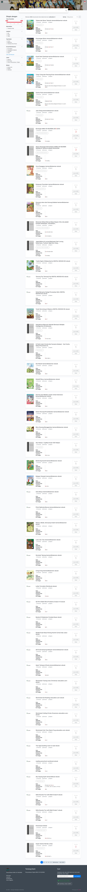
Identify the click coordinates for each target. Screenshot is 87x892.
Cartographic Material (12, 50)
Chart (9, 52)
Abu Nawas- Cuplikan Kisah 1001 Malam (48, 442)
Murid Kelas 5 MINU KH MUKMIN (42, 247)
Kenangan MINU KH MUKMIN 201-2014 (48, 128)
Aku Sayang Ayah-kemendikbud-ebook (48, 776)
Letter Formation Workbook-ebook (46, 586)
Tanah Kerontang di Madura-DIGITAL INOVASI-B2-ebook (53, 309)
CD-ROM (9, 51)
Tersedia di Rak (11, 28)
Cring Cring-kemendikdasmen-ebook (47, 570)
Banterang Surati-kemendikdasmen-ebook (49, 461)
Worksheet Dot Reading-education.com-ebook (50, 697)
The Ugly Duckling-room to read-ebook (47, 745)
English (9, 68)
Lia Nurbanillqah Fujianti (41, 830)
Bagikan (50, 22)
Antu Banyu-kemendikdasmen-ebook (47, 492)
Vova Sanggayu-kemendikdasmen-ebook (48, 166)
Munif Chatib (39, 330)
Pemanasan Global (41, 825)
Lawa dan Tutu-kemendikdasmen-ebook (48, 540)
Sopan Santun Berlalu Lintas (44, 844)
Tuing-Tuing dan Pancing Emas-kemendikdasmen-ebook (53, 74)
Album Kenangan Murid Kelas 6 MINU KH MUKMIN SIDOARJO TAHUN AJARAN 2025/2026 (51, 147)
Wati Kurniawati (39, 24)
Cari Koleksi (77, 876)
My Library (10, 60)
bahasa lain (10, 67)
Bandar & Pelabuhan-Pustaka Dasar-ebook (49, 617)
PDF (8, 33)
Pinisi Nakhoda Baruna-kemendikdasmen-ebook (50, 507)
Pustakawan (72, 1)
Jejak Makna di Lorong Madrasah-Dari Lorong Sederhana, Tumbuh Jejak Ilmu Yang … (49, 242)
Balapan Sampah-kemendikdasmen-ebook (49, 476)
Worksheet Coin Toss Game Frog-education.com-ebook (53, 730)
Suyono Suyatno (39, 97)
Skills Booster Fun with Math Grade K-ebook (49, 794)
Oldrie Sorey (39, 208)
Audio (9, 34)
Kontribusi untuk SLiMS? (65, 883)
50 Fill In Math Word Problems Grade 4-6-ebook (50, 601)
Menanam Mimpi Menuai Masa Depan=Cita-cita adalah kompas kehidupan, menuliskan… (52, 222)
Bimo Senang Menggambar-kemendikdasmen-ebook (52, 427)
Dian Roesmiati (39, 115)
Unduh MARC (76, 27)
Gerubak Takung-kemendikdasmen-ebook (49, 555)
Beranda (52, 1)
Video (9, 36)
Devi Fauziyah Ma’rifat (41, 188)
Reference (10, 42)
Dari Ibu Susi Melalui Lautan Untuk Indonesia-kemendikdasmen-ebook (49, 395)
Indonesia (10, 69)
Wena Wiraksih (39, 42)
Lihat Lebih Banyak (10, 54)
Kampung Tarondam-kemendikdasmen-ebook (50, 184)
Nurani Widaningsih (40, 781)
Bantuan (67, 1)
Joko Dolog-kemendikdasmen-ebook (47, 110)
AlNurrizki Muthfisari (40, 848)
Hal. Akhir (62, 862)
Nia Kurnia (39, 60)
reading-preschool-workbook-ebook (47, 761)
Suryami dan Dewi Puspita (41, 170)
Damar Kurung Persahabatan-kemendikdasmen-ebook (52, 412)
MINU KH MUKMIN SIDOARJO (42, 133)
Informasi (57, 1)
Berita (62, 1)
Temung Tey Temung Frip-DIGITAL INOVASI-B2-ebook (52, 276)
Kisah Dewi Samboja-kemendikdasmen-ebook (50, 56)
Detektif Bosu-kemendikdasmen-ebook (48, 379)
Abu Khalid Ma (39, 447)
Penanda (45, 22)
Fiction (9, 41)
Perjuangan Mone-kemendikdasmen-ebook (49, 38)
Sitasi (76, 29)
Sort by (64, 16)
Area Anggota (79, 1)
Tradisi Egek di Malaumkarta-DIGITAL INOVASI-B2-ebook (53, 261)
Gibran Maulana (39, 350)
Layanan (8, 877)
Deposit (9, 59)
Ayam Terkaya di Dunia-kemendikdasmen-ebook (50, 665)
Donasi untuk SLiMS (64, 880)
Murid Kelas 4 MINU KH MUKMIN (42, 227)
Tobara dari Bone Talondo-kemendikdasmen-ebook (51, 20)
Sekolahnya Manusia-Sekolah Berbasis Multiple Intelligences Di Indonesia (50, 325)
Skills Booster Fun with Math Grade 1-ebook (49, 810)
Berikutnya (55, 862)
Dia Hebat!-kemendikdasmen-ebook (47, 364)
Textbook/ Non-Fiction (12, 43)
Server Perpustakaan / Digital (14, 62)
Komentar (39, 22)
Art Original (10, 48)
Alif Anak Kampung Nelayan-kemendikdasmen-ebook (52, 649)
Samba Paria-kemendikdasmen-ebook (47, 92)
